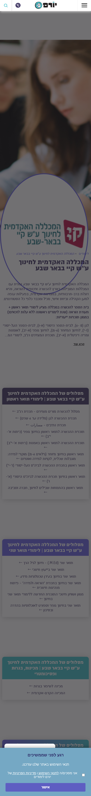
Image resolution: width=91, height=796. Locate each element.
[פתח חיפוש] (6, 5)
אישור (45, 787)
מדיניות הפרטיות (24, 773)
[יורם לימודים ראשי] (45, 7)
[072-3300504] (17, 5)
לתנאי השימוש (48, 773)
